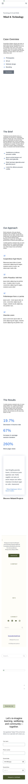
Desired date (6, 758)
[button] (4, 513)
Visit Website (9, 72)
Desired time (6, 767)
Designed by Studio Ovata (14, 636)
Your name (5, 741)
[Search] (22, 627)
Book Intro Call (14, 555)
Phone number (6, 749)
